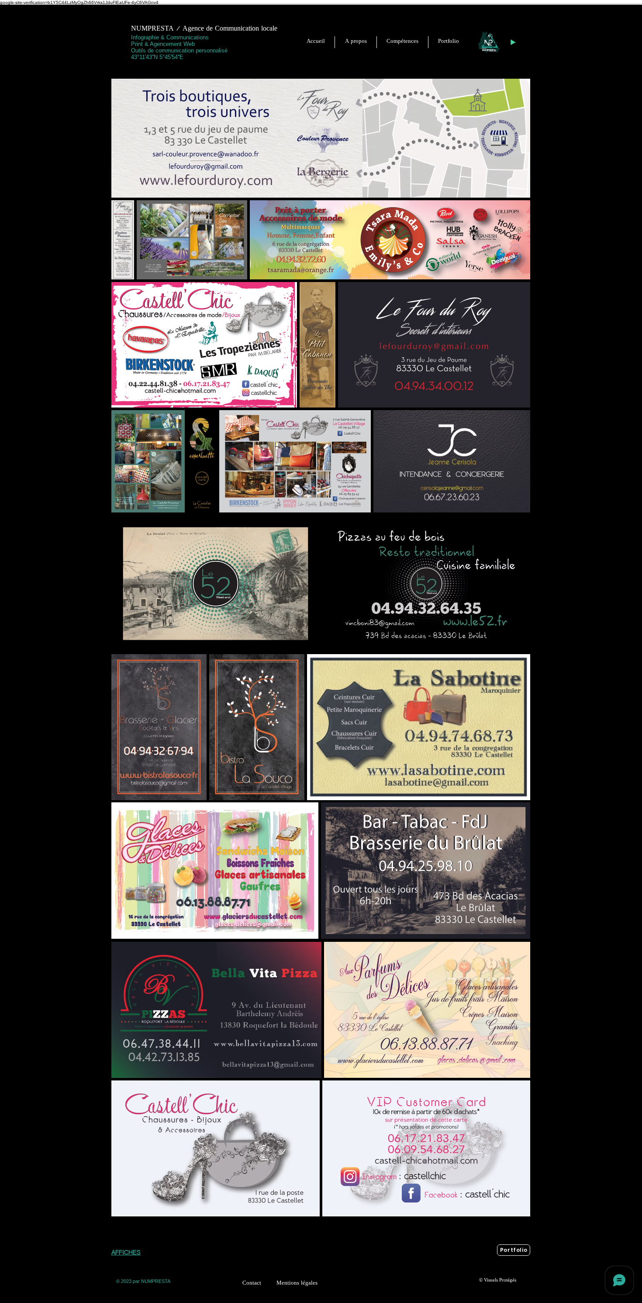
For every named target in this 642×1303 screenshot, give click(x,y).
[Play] (512, 42)
